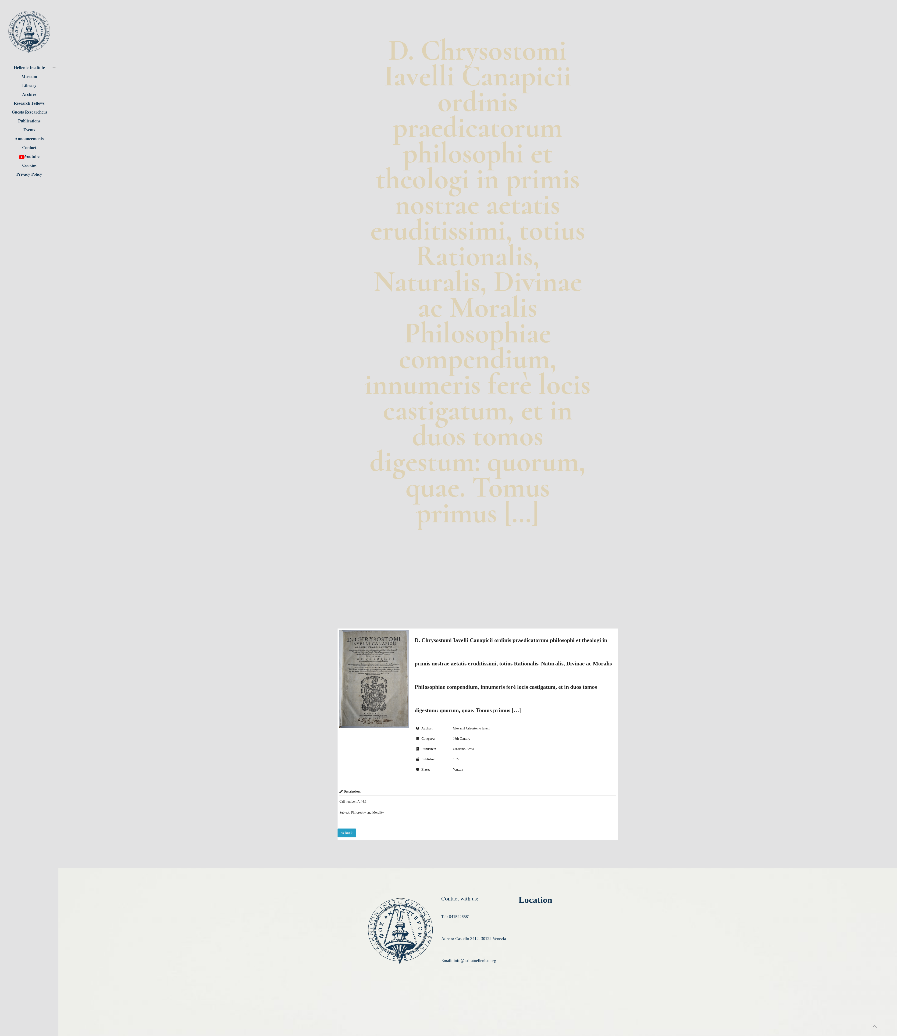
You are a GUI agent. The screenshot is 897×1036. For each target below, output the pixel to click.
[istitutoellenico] (29, 32)
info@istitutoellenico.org (475, 960)
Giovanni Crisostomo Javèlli (471, 728)
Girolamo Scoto (463, 749)
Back (348, 833)
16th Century (461, 738)
